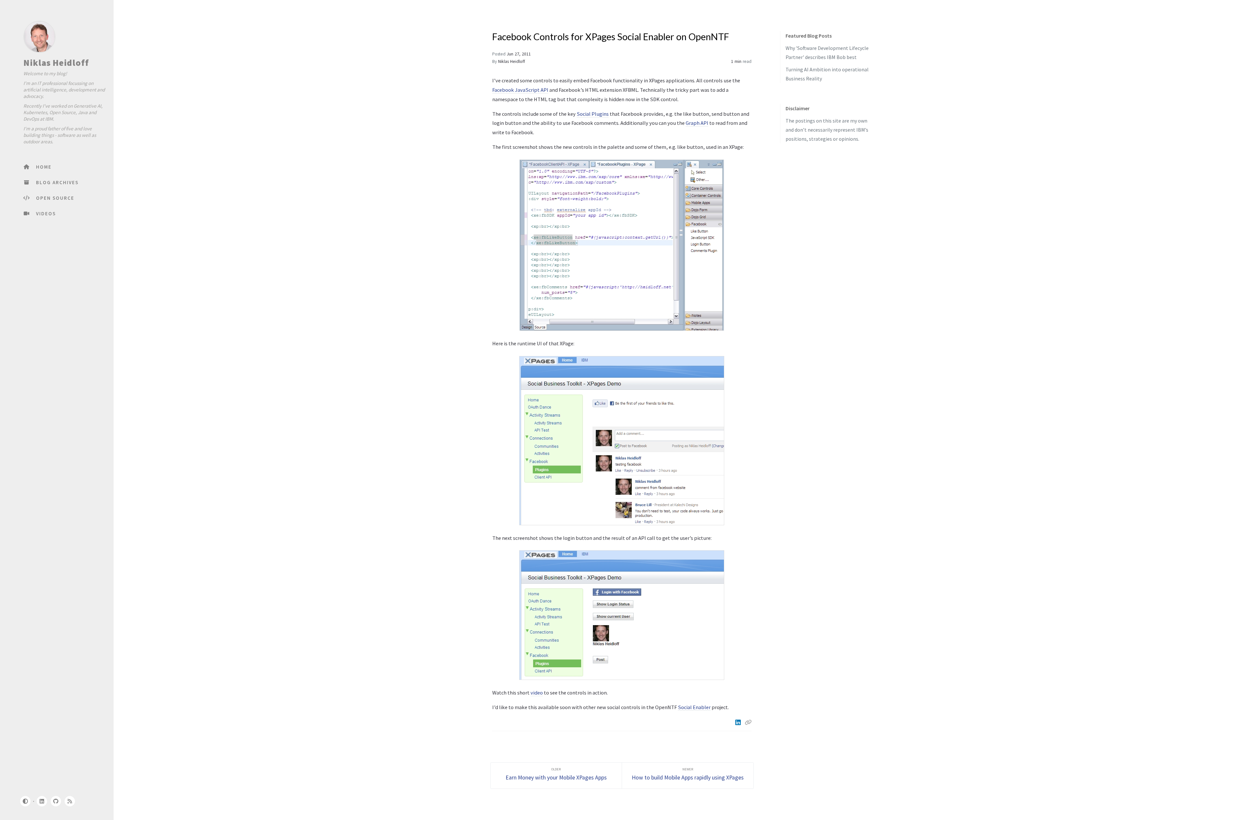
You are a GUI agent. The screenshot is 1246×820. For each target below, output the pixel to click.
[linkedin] (41, 801)
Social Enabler (694, 707)
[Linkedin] (738, 722)
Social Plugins (593, 114)
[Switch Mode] (25, 801)
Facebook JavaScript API (520, 90)
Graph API (697, 123)
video (537, 692)
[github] (56, 801)
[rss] (70, 801)
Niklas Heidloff (56, 62)
